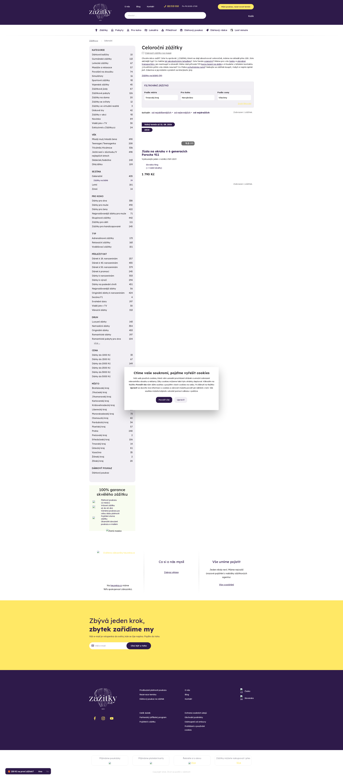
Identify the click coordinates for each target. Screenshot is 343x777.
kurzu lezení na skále (211, 64)
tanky (232, 61)
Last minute (241, 30)
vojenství (208, 61)
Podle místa (150, 92)
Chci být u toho (139, 645)
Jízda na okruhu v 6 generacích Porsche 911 (164, 153)
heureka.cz (116, 585)
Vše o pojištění (226, 584)
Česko (247, 691)
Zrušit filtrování (244, 103)
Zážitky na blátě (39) (152, 75)
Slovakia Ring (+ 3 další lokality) (154, 166)
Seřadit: (146, 112)
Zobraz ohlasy (171, 572)
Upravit (180, 399)
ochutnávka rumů (196, 67)
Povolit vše (164, 399)
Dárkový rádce (218, 30)
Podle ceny (223, 92)
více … (97, 343)
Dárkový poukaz (193, 30)
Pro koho (185, 92)
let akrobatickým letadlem (178, 61)
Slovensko (249, 698)
